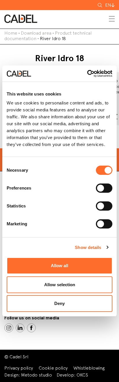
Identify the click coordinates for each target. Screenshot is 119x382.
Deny (59, 303)
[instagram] (8, 327)
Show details (88, 247)
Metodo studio (36, 375)
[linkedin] (20, 327)
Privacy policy (18, 368)
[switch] (104, 188)
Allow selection (59, 284)
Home (10, 33)
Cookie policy (53, 368)
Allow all (59, 265)
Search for (100, 6)
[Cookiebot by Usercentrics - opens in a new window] (87, 73)
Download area (36, 33)
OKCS (82, 375)
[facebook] (31, 327)
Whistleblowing (89, 368)
